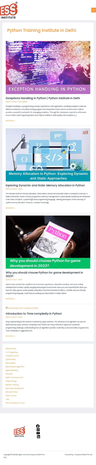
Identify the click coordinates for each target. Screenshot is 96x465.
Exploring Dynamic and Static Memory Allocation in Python (45, 185)
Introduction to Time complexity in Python (34, 313)
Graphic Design (11, 381)
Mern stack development (15, 388)
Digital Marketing (12, 370)
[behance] (39, 436)
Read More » (10, 120)
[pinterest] (38, 429)
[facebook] (38, 426)
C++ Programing (12, 352)
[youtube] (38, 433)
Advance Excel (11, 348)
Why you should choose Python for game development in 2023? (44, 274)
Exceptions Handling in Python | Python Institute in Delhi (43, 98)
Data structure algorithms (15, 366)
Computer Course (12, 356)
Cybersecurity (10, 359)
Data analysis (10, 363)
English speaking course (14, 377)
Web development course (15, 403)
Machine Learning (12, 385)
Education (9, 374)
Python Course (11, 101)
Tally (7, 399)
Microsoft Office (11, 392)
